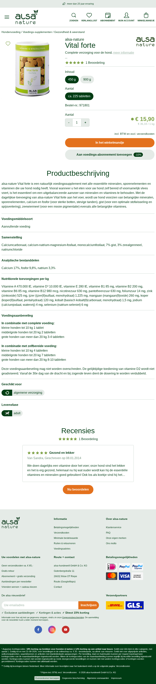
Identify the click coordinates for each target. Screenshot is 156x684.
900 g (87, 79)
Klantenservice (113, 527)
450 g (72, 79)
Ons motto (111, 543)
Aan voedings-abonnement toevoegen (108, 154)
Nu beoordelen (78, 489)
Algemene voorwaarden (98, 678)
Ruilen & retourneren (65, 543)
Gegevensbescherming (73, 617)
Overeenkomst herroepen (47, 678)
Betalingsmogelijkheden (66, 527)
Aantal (69, 114)
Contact (58, 587)
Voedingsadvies (62, 548)
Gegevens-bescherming (73, 678)
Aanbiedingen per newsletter (16, 581)
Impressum (116, 678)
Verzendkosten (61, 532)
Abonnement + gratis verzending (18, 576)
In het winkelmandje (110, 142)
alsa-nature (74, 39)
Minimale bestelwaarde (66, 538)
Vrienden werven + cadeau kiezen (19, 587)
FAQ (108, 532)
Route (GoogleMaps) (65, 581)
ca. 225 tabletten (79, 96)
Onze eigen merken (116, 538)
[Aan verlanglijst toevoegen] (8, 43)
